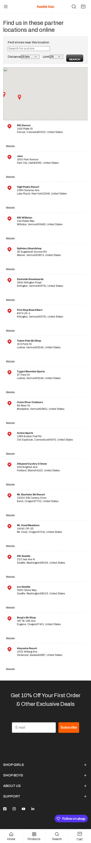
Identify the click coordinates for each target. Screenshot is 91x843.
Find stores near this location (28, 42)
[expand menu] (5, 6)
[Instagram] (14, 809)
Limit (46, 56)
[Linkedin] (32, 809)
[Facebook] (5, 809)
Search (74, 59)
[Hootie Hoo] (45, 6)
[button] (83, 6)
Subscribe (69, 727)
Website (10, 146)
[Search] (74, 6)
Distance (14, 56)
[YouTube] (23, 809)
